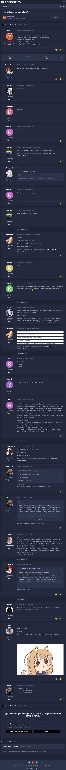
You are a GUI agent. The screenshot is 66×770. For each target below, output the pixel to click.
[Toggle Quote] (19, 175)
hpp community (11, 2)
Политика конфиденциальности (33, 765)
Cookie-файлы (48, 765)
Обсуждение (21, 18)
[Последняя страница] (15, 25)
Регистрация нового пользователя (19, 731)
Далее (11, 24)
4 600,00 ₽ (9, 44)
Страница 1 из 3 (22, 24)
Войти (46, 731)
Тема (21, 765)
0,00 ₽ (9, 79)
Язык (16, 765)
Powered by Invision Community (33, 768)
